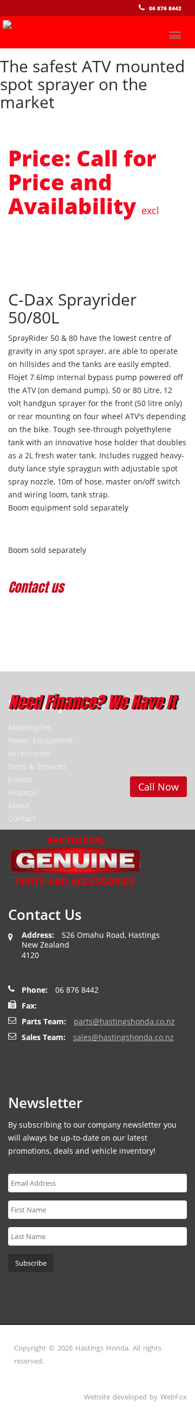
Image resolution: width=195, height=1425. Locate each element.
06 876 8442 (165, 8)
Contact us (35, 587)
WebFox (173, 1397)
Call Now (158, 786)
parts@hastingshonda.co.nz (124, 1021)
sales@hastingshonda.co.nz (123, 1037)
